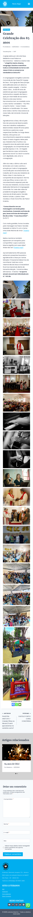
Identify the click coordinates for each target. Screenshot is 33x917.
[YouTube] (9, 904)
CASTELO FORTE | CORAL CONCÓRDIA (24, 717)
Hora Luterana (6, 894)
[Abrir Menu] (29, 4)
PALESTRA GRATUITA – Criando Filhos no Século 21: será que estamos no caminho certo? (8, 721)
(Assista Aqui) (18, 248)
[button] (16, 289)
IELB (3, 889)
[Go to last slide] (5, 758)
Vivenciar (5, 891)
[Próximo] (27, 758)
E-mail (6, 832)
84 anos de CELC (12, 764)
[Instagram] (16, 904)
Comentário (8, 799)
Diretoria (6, 29)
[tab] (15, 773)
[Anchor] (20, 904)
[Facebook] (13, 704)
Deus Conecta (6, 896)
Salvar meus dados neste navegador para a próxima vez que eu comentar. (17, 847)
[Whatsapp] (16, 704)
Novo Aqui (16, 4)
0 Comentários (25, 47)
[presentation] (16, 752)
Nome (6, 824)
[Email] (19, 704)
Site (5, 841)
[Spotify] (23, 904)
